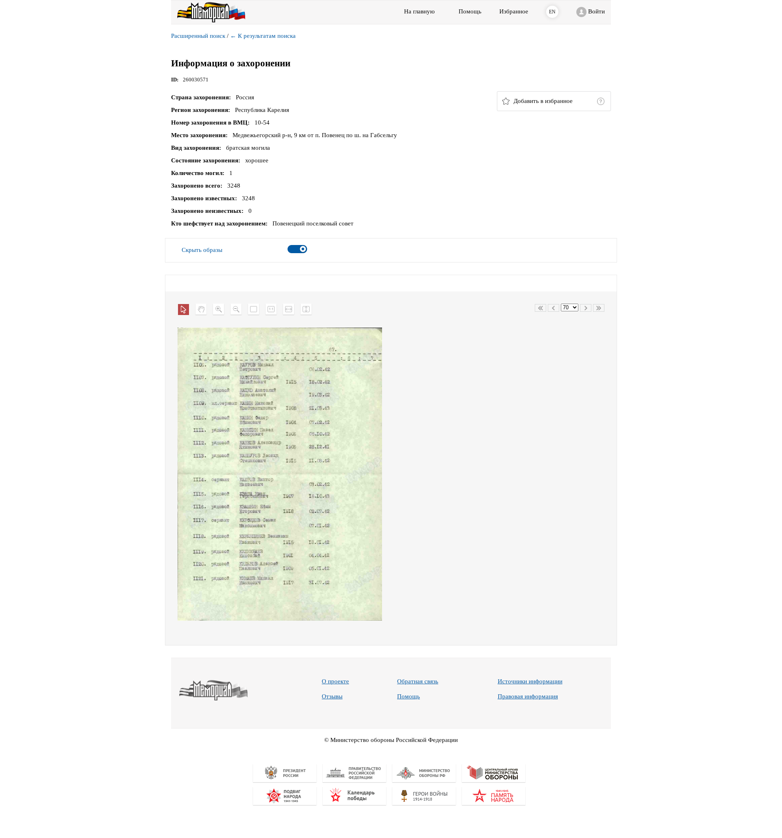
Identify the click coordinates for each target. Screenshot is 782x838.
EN (552, 12)
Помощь (408, 696)
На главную (419, 11)
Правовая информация (528, 696)
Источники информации (530, 681)
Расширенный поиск (198, 36)
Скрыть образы (202, 250)
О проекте (335, 681)
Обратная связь (417, 681)
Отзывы (332, 696)
